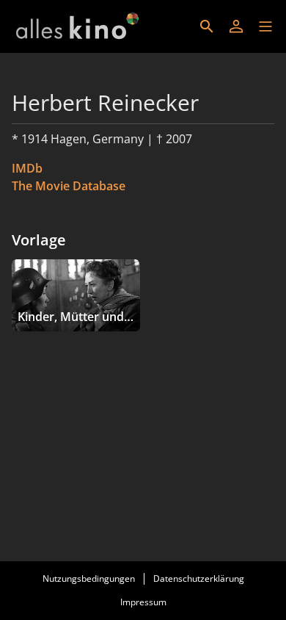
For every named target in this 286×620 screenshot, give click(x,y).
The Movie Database (68, 186)
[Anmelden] (236, 26)
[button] (265, 26)
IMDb (27, 168)
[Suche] (206, 26)
